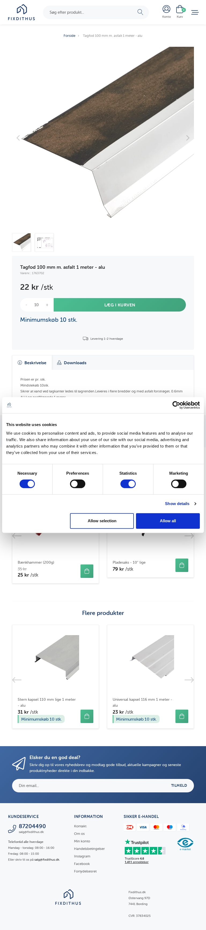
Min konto (82, 841)
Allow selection (102, 520)
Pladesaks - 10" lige (129, 562)
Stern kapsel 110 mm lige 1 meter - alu (47, 702)
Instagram (82, 856)
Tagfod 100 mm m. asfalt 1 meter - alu (112, 35)
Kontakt (80, 826)
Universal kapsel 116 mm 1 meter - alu (142, 702)
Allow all (168, 520)
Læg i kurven (119, 304)
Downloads (74, 362)
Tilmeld (179, 785)
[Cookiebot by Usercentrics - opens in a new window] (176, 405)
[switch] (77, 484)
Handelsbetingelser (89, 848)
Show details (177, 503)
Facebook (82, 863)
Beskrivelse (34, 362)
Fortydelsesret (85, 871)
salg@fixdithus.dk (46, 859)
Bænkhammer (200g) (36, 562)
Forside (69, 35)
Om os (79, 833)
